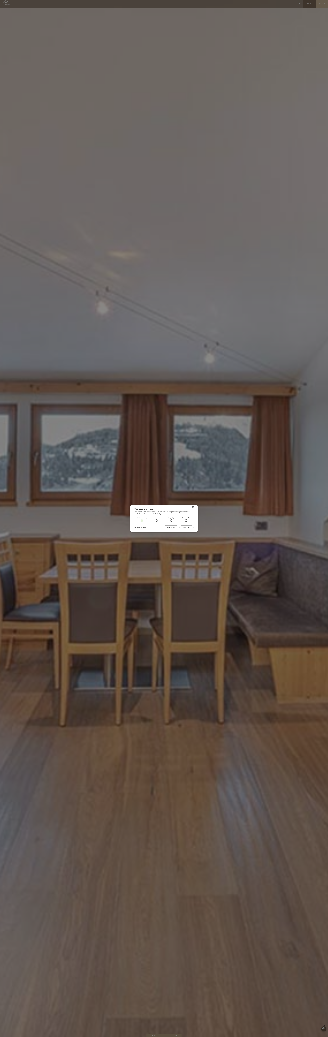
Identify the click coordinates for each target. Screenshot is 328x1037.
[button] (140, 527)
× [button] (195, 507)
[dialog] (164, 518)
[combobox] (193, 507)
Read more (165, 514)
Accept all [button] (186, 527)
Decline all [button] (171, 527)
